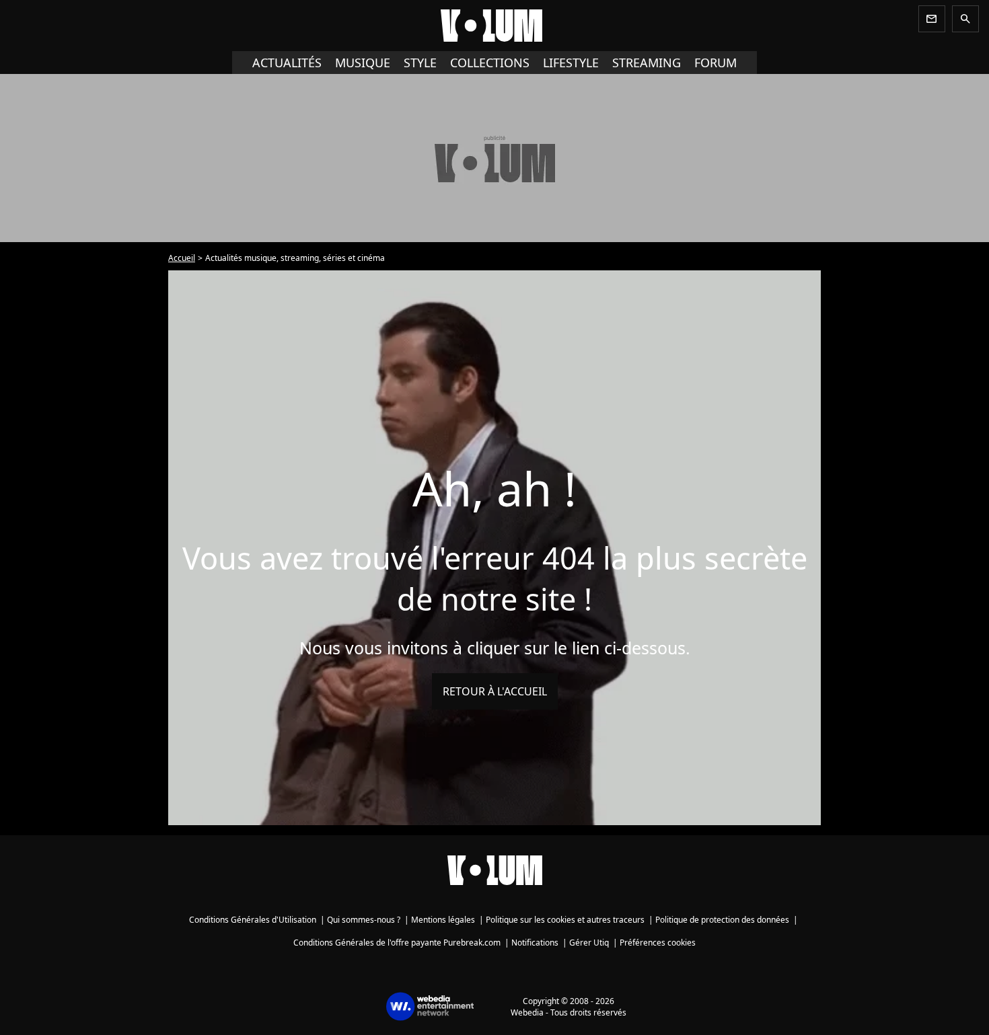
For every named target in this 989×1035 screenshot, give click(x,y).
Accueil (181, 258)
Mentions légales (443, 919)
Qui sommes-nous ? (363, 919)
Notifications (534, 942)
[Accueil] (494, 25)
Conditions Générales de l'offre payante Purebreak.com (397, 942)
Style (420, 62)
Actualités (287, 62)
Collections (489, 62)
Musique (362, 62)
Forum (715, 62)
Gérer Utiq (589, 942)
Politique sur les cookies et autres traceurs (565, 919)
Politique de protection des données (722, 919)
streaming (646, 62)
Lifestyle (571, 62)
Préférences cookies (658, 942)
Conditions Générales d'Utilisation (252, 919)
